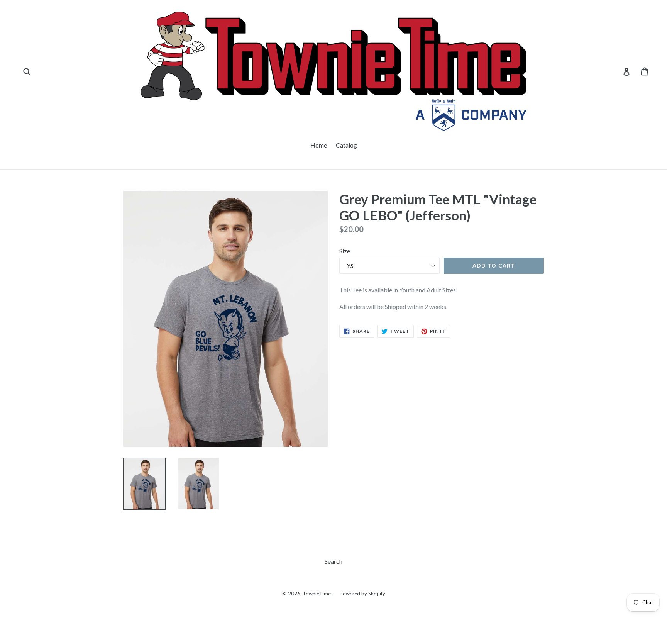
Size (344, 250)
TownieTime (317, 593)
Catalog (346, 145)
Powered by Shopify (362, 593)
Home (318, 145)
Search (333, 561)
